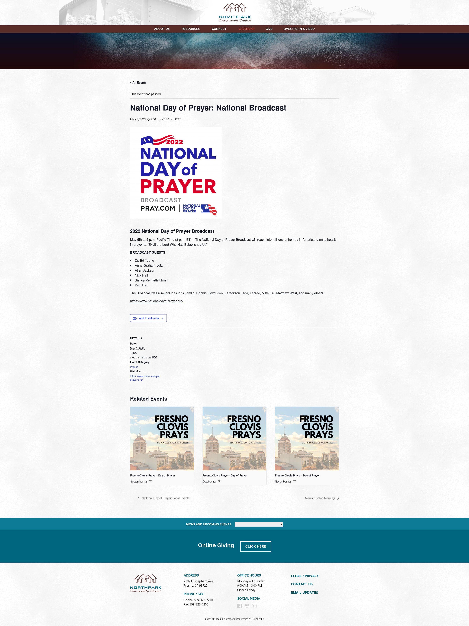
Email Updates (304, 592)
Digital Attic (258, 619)
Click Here (255, 546)
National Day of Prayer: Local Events (165, 498)
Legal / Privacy (305, 576)
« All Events (138, 82)
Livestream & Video (299, 29)
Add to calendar (149, 318)
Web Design (242, 619)
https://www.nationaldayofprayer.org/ (156, 300)
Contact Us (302, 584)
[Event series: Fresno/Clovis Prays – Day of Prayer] (150, 481)
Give (269, 29)
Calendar (247, 29)
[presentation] (162, 438)
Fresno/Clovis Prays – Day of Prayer (152, 475)
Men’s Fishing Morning (320, 498)
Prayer (134, 367)
